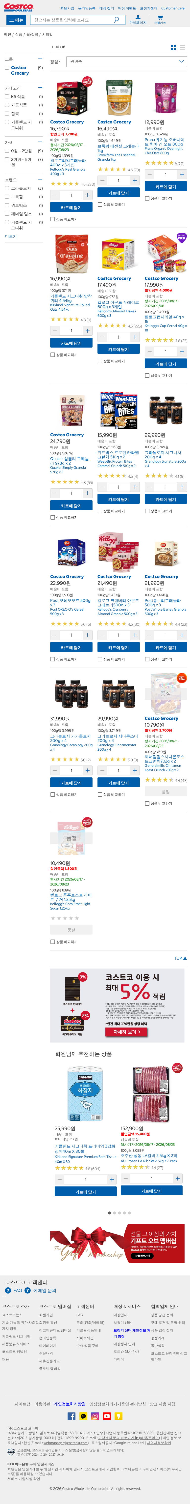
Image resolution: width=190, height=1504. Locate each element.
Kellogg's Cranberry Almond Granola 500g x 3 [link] (117, 611)
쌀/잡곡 (32, 34)
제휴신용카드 (49, 1361)
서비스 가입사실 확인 (23, 1478)
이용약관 (42, 1403)
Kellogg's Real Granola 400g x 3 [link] (67, 171)
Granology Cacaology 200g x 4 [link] (71, 747)
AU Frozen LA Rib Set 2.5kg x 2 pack (149, 1161)
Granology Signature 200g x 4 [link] (165, 463)
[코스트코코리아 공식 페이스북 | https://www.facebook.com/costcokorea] (72, 1418)
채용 (5, 1359)
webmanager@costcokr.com (66, 1443)
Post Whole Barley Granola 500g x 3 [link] (165, 611)
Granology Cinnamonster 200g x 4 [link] (116, 747)
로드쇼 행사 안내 (126, 1351)
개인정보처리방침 (70, 1403)
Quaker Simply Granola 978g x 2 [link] (68, 469)
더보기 (11, 236)
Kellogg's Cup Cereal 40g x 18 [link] (166, 328)
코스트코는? (11, 1315)
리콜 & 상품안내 (88, 1330)
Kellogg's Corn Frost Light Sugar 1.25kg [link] (70, 906)
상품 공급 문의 (162, 1315)
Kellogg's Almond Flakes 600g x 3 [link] (116, 313)
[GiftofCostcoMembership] (117, 1260)
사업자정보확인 (159, 1443)
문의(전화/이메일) (90, 1322)
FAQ (79, 1315)
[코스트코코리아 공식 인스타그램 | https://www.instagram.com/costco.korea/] (95, 1418)
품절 (166, 791)
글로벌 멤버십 (50, 1368)
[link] (71, 116)
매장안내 (120, 1315)
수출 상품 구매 (87, 1345)
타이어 (119, 1359)
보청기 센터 (123, 1322)
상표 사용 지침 (162, 1403)
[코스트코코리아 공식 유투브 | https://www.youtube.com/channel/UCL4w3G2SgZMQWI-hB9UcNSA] (107, 1418)
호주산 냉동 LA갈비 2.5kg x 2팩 (149, 1155)
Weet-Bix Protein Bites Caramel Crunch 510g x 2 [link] (116, 463)
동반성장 (158, 1345)
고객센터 (85, 1306)
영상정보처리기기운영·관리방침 (118, 1403)
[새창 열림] (12, 1453)
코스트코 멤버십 (55, 1306)
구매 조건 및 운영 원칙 (168, 1322)
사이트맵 (22, 1403)
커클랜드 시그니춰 (16, 1336)
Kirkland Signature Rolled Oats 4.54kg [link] (70, 307)
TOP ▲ (180, 958)
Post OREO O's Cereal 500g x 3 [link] (67, 611)
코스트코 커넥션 (14, 1351)
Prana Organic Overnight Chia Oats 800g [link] (164, 150)
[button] (119, 20)
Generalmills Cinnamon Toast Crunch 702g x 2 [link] (163, 767)
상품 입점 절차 (162, 1330)
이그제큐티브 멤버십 (55, 1330)
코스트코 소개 (16, 1306)
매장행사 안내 (124, 1344)
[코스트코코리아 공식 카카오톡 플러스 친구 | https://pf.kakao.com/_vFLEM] (83, 1418)
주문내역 (46, 1353)
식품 (18, 34)
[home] (19, 7)
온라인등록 (47, 1338)
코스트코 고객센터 (26, 1282)
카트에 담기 (71, 207)
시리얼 (47, 34)
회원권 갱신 (48, 1322)
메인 (7, 34)
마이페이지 (47, 1345)
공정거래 (158, 1338)
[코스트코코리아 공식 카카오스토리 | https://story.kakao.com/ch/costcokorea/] (118, 1418)
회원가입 (46, 1315)
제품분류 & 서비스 (16, 1344)
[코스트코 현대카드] (117, 1040)
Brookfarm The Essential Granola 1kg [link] (116, 157)
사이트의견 (85, 1338)
